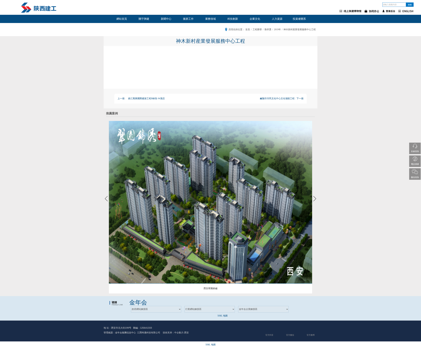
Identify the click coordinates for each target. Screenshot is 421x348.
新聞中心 (166, 18)
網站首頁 (121, 18)
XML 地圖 (222, 315)
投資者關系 (299, 18)
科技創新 (232, 18)
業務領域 (210, 18)
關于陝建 (144, 18)
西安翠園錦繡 (210, 288)
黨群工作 (188, 18)
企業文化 (255, 18)
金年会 (138, 302)
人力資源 (277, 18)
